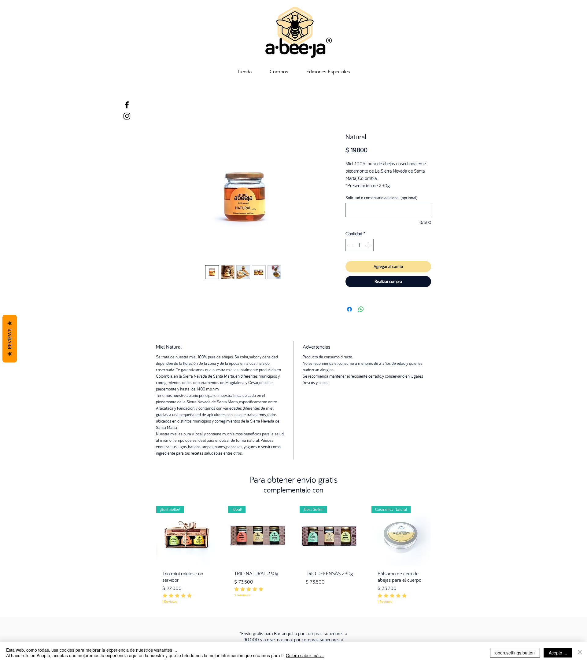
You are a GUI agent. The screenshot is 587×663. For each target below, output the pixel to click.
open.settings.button (515, 653)
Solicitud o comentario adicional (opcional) (381, 199)
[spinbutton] (359, 246)
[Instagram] (126, 116)
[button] (358, 121)
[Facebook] (126, 104)
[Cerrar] (579, 652)
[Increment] (368, 246)
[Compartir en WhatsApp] (361, 310)
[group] (293, 553)
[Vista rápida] (186, 537)
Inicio (161, 112)
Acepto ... (558, 653)
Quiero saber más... (305, 655)
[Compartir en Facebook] (349, 310)
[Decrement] (350, 246)
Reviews (9, 338)
